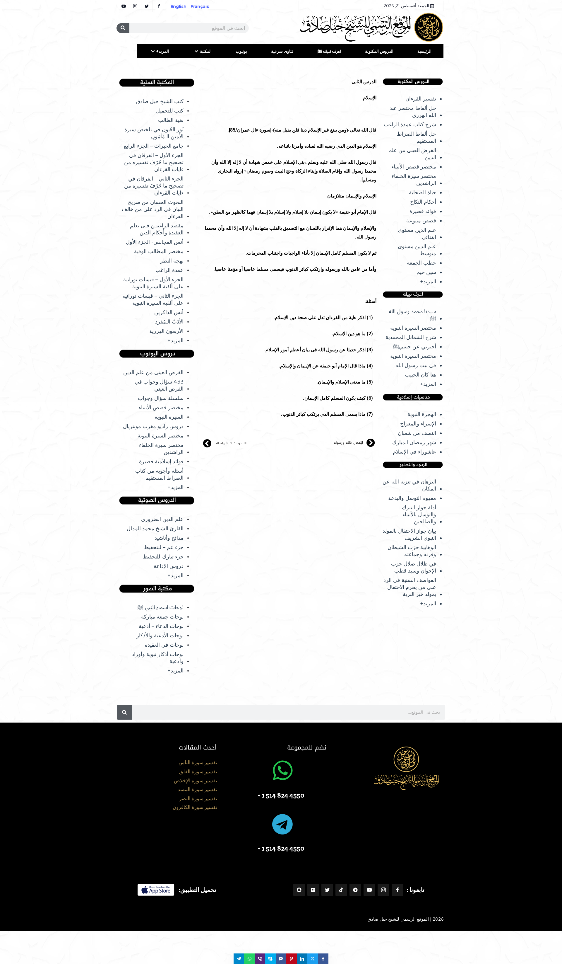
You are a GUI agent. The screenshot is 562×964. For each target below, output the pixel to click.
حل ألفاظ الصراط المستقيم (416, 137)
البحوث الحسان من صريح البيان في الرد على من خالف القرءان (153, 209)
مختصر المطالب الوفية (159, 251)
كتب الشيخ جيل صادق (160, 101)
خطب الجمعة (421, 263)
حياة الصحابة (422, 192)
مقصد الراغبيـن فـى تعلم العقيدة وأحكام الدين (157, 229)
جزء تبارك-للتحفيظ (163, 556)
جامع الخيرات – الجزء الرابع (154, 146)
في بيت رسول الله (415, 365)
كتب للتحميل (170, 111)
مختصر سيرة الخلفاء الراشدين (414, 179)
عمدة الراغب (169, 270)
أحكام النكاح (423, 202)
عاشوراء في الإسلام (414, 452)
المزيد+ (162, 51)
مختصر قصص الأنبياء (413, 166)
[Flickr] (313, 890)
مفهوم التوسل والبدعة (412, 498)
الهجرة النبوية (421, 414)
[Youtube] (369, 890)
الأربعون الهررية (166, 331)
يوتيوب (241, 51)
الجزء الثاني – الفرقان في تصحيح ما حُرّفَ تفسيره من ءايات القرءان (154, 186)
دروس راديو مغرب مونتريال (153, 426)
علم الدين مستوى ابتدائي (417, 233)
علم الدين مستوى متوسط (417, 250)
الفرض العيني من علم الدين (412, 154)
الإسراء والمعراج (418, 423)
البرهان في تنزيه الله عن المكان (409, 485)
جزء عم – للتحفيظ (164, 547)
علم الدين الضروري (162, 519)
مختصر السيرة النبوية (413, 328)
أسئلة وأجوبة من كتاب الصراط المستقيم (159, 474)
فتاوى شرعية (282, 51)
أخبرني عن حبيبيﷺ (414, 346)
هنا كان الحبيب (420, 375)
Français (204, 6)
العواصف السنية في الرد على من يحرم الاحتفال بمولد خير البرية (409, 587)
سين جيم (426, 272)
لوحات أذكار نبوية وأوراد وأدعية (158, 658)
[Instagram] (383, 890)
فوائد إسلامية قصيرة (161, 461)
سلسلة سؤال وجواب (161, 398)
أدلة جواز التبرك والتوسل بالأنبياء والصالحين (419, 514)
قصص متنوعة (421, 220)
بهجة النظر (172, 261)
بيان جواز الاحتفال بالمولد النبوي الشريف (409, 534)
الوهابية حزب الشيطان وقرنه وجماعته (412, 551)
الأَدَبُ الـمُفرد (169, 322)
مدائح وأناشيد (169, 538)
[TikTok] (341, 890)
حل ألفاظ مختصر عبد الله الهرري (413, 111)
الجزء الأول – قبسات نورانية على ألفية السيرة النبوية (153, 283)
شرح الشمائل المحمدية (410, 337)
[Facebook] (397, 890)
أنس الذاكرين (169, 312)
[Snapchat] (299, 890)
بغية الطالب (171, 120)
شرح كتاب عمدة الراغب (410, 124)
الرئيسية (424, 51)
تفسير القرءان (420, 99)
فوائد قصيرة (422, 211)
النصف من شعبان (417, 433)
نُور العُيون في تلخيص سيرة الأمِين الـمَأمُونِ (154, 133)
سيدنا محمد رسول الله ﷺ (412, 315)
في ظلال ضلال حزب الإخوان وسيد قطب (413, 567)
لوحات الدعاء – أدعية (161, 626)
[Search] (122, 28)
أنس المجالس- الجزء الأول (155, 242)
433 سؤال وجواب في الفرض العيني (159, 385)
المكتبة (206, 51)
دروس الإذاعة (169, 566)
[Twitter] (327, 890)
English (178, 6)
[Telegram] (355, 890)
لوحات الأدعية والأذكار (160, 635)
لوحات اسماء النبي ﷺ (161, 607)
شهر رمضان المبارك (414, 442)
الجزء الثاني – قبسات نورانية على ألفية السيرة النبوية (153, 299)
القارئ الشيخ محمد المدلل (155, 528)
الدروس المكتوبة (379, 51)
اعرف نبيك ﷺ (329, 51)
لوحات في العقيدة (164, 645)
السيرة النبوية (169, 417)
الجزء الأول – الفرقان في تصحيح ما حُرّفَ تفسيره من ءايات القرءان (154, 162)
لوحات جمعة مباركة (162, 617)
